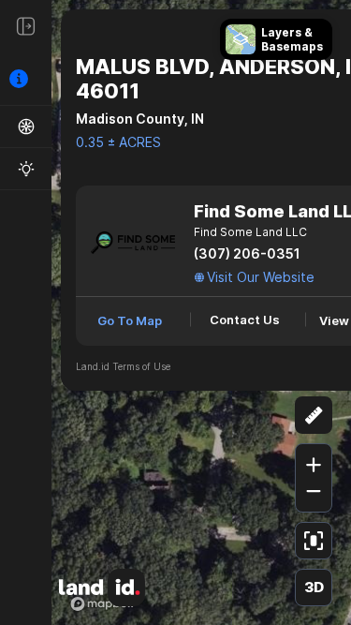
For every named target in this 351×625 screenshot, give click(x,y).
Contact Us (245, 319)
